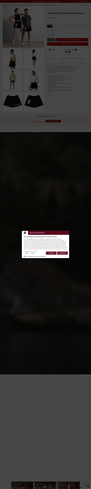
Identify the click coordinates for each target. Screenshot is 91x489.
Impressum (35, 251)
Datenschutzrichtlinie (28, 251)
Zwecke (27, 253)
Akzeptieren (62, 253)
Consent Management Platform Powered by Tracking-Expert (36, 256)
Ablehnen (51, 253)
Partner (32, 253)
